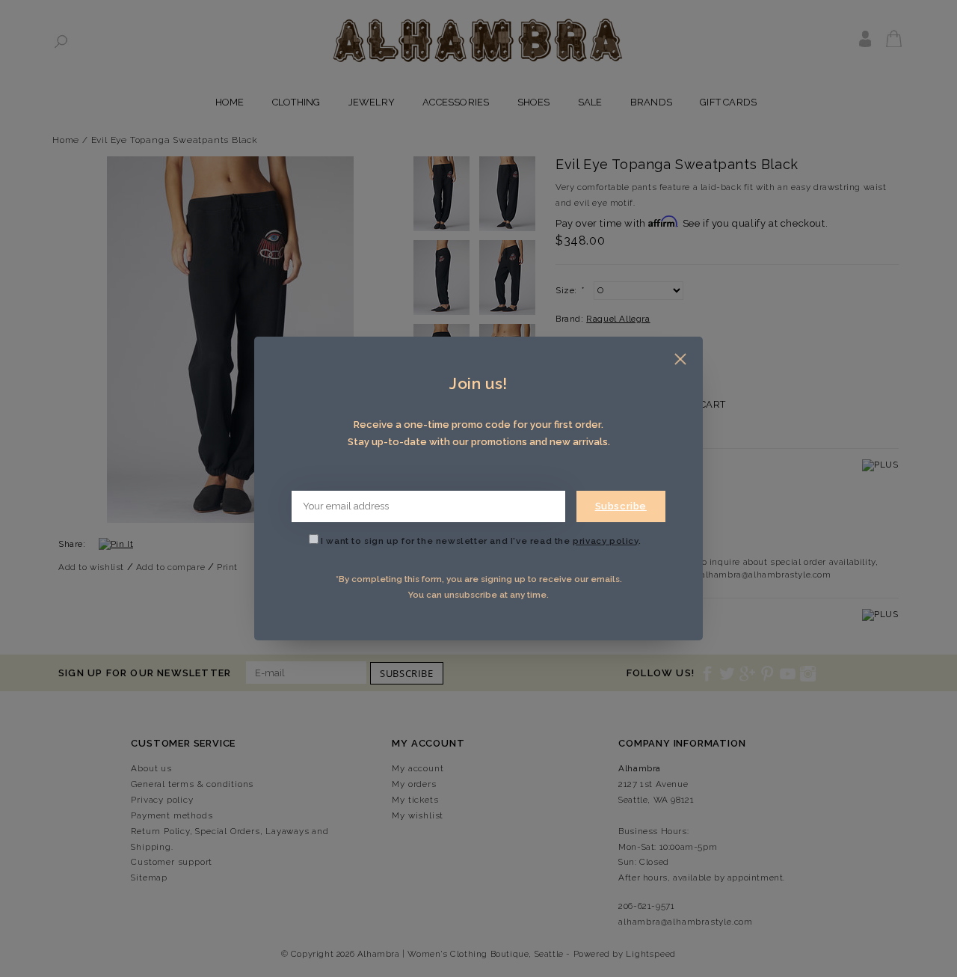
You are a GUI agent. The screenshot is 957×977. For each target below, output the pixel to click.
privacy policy (605, 541)
